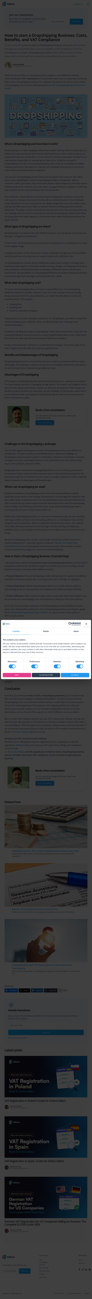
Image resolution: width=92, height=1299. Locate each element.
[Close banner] (86, 624)
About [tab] (76, 631)
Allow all (75, 675)
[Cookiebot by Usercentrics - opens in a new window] (70, 624)
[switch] (34, 666)
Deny (17, 675)
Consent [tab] (16, 631)
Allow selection (46, 675)
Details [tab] (46, 631)
